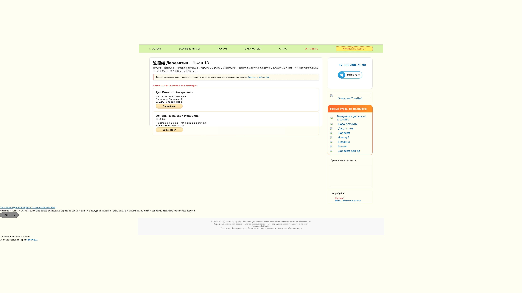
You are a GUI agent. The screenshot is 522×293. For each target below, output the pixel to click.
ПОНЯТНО (9, 215)
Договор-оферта (239, 228)
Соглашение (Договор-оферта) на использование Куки (27, 207)
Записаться (169, 130)
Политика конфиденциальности (262, 228)
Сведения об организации (290, 228)
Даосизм (344, 132)
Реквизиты (225, 228)
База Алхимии (348, 123)
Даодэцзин (345, 128)
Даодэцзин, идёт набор (258, 77)
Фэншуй (343, 137)
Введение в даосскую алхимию (351, 118)
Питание (344, 141)
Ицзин (342, 146)
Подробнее (169, 106)
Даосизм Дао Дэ (349, 150)
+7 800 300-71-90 (352, 65)
